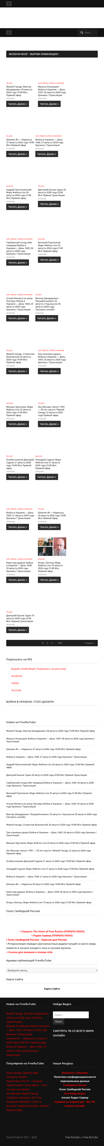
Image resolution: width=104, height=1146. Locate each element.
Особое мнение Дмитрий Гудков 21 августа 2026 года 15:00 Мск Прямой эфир (20, 464)
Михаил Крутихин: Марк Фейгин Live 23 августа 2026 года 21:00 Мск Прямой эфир (19, 411)
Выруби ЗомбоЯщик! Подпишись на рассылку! (38, 668)
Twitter (15, 683)
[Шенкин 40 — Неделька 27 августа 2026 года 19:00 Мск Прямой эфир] (20, 123)
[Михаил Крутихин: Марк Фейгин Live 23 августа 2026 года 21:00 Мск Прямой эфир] (20, 390)
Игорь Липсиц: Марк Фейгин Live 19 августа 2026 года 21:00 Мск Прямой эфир (50, 567)
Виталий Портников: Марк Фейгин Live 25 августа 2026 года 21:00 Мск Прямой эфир (50, 246)
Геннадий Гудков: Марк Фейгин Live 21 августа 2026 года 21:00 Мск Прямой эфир (48, 464)
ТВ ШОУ (9, 83)
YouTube (16, 690)
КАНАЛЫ (9, 186)
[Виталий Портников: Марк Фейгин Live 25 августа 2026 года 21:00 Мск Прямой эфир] (52, 226)
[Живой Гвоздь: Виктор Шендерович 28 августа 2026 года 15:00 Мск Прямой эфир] (20, 70)
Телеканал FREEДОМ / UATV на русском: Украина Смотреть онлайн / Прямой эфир (28, 1105)
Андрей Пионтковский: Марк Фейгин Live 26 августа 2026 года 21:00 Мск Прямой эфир (19, 194)
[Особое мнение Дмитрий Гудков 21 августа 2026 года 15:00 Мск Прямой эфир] (20, 443)
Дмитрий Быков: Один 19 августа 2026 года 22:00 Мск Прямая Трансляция (20, 618)
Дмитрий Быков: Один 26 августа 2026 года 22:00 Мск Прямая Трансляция (52, 192)
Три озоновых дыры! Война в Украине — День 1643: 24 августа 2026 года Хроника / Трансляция (52, 358)
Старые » (89, 643)
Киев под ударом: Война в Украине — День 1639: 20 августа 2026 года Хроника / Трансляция (19, 567)
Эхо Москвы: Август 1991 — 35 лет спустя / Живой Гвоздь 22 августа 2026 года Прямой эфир (51, 411)
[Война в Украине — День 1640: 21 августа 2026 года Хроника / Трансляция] (20, 496)
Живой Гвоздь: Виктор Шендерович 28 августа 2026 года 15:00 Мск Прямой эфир (19, 91)
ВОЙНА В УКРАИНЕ (56, 83)
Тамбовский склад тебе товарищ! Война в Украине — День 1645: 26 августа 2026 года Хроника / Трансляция (19, 248)
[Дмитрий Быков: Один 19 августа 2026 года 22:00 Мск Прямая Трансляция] (20, 599)
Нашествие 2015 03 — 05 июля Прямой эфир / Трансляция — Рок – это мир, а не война (27, 1085)
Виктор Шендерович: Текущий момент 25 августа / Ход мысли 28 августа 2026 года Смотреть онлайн (47, 304)
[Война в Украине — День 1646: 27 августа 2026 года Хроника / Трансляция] (49, 123)
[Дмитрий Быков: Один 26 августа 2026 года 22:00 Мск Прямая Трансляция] (52, 173)
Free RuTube (72, 1137)
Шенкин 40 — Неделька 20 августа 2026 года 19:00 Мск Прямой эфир (52, 515)
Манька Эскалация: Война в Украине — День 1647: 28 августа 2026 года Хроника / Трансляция (52, 91)
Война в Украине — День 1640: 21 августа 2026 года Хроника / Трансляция (20, 515)
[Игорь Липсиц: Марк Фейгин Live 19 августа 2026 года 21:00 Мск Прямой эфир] (52, 546)
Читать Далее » (17, 103)
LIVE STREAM (43, 83)
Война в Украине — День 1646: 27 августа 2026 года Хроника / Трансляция (49, 142)
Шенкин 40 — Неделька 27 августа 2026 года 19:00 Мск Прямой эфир (20, 142)
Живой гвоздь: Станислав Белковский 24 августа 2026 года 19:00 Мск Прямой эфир (20, 358)
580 (60, 643)
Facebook (16, 676)
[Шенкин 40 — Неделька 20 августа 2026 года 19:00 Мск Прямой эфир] (52, 496)
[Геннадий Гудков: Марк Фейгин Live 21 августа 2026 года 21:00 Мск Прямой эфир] (49, 443)
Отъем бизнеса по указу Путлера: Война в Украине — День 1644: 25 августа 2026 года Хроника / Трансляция (19, 304)
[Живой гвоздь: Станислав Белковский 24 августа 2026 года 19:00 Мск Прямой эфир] (20, 337)
